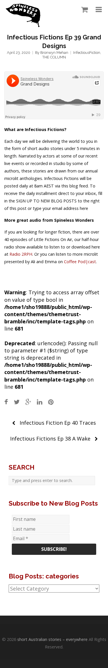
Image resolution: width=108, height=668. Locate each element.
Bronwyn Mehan (54, 52)
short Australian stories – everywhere (52, 639)
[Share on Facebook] (6, 402)
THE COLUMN (54, 57)
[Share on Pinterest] (51, 402)
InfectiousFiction (86, 52)
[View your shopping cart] (83, 9)
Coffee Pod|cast (80, 261)
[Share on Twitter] (17, 402)
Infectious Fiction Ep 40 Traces (58, 422)
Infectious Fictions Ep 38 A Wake (50, 438)
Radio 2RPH (21, 254)
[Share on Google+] (28, 402)
